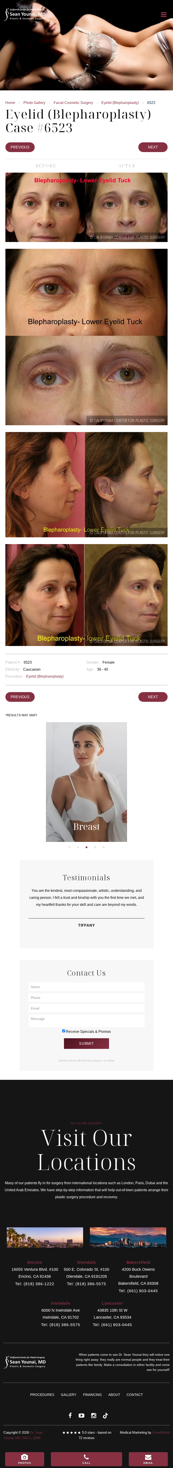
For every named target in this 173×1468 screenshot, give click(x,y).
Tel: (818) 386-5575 (86, 1284)
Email (148, 1463)
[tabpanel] (87, 782)
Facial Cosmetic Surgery (73, 103)
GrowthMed (161, 1432)
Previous (20, 147)
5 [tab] (104, 847)
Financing (92, 1395)
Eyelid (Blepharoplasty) (120, 103)
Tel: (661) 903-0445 (138, 1291)
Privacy (98, 1060)
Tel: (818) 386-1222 (34, 1284)
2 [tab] (78, 847)
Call (86, 1463)
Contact (135, 1395)
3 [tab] (86, 847)
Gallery (68, 1395)
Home (10, 103)
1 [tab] (69, 847)
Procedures (42, 1395)
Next (153, 147)
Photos (24, 1463)
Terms (109, 1060)
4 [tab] (95, 847)
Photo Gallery (34, 103)
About (114, 1395)
